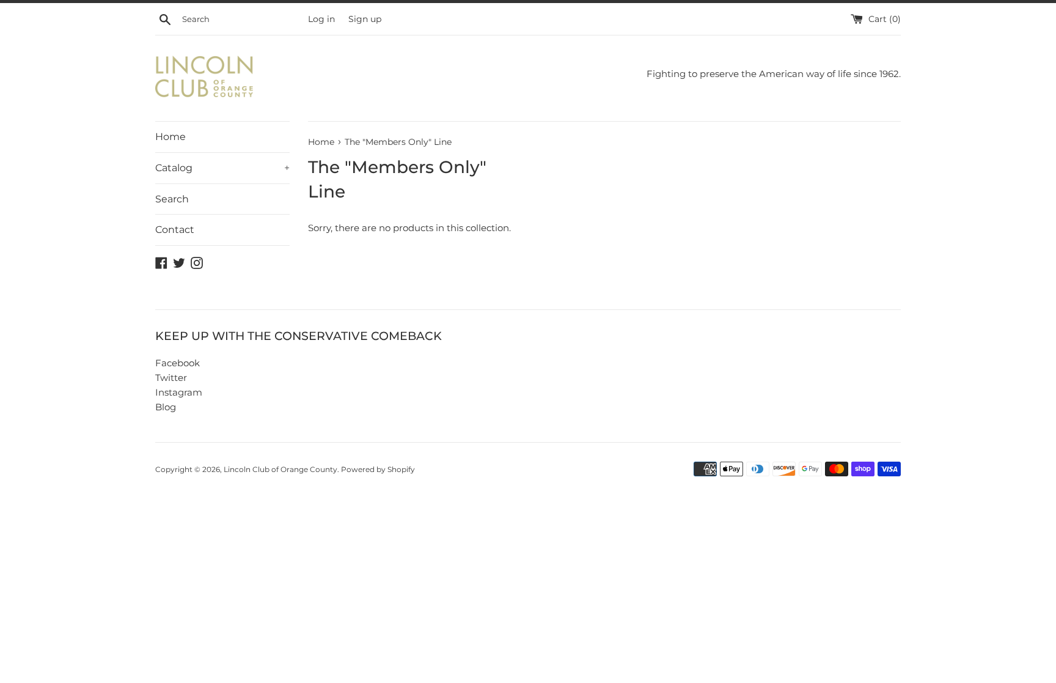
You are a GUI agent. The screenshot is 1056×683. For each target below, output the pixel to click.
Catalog (222, 168)
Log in (321, 19)
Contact (174, 229)
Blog (165, 407)
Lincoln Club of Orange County (280, 469)
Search (172, 199)
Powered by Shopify (378, 469)
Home (170, 136)
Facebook (177, 363)
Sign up (364, 19)
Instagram (178, 392)
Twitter (171, 377)
